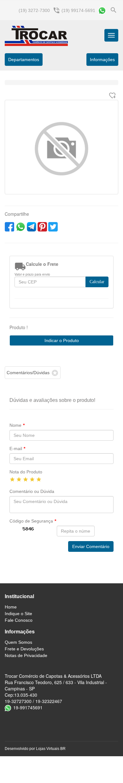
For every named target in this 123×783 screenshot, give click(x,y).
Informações (20, 631)
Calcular (97, 281)
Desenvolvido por (20, 748)
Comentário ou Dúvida (31, 491)
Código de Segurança (32, 520)
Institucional (19, 596)
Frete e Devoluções (24, 648)
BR (63, 748)
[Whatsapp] (102, 10)
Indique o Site (18, 613)
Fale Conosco (18, 620)
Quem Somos (18, 642)
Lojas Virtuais (48, 748)
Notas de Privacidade (26, 655)
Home (11, 606)
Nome (17, 425)
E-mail (17, 448)
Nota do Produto (25, 471)
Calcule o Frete (42, 264)
